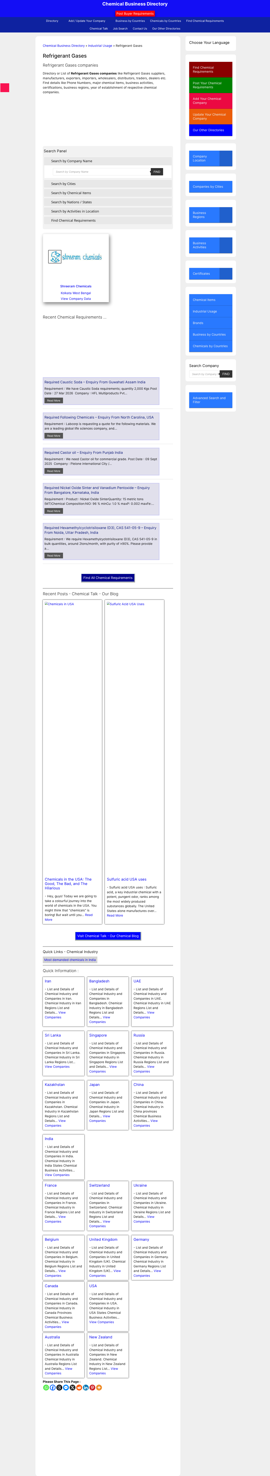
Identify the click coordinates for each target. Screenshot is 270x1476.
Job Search (120, 28)
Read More (53, 400)
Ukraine (140, 1185)
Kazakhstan (55, 1084)
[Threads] (59, 1387)
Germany (141, 1239)
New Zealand (100, 1337)
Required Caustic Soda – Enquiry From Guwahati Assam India (94, 382)
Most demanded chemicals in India (70, 960)
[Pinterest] (92, 1387)
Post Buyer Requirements (135, 13)
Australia (52, 1337)
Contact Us (140, 28)
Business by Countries (130, 21)
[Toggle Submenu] (225, 158)
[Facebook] (53, 1387)
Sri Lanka (53, 1035)
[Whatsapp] (46, 1387)
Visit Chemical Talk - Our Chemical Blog (108, 936)
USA (93, 1286)
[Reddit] (79, 1387)
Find (157, 172)
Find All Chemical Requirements (107, 578)
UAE (137, 981)
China (139, 1084)
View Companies (57, 1066)
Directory (52, 21)
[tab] (108, 161)
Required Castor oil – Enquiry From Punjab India (83, 452)
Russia (139, 1035)
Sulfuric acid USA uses (126, 879)
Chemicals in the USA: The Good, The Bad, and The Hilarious (68, 883)
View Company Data (76, 299)
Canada (51, 1286)
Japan (94, 1084)
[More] (99, 1387)
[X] (72, 1387)
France (51, 1185)
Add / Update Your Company (87, 21)
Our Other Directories (166, 28)
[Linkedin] (86, 1387)
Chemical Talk (99, 28)
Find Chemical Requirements (205, 21)
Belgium (52, 1239)
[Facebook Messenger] (66, 1387)
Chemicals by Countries (165, 21)
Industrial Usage (100, 46)
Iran (48, 981)
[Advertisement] (108, 120)
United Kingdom (103, 1239)
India (49, 1139)
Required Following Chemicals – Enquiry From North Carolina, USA (99, 417)
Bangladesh (99, 981)
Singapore (98, 1035)
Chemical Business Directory (135, 4)
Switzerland (99, 1185)
